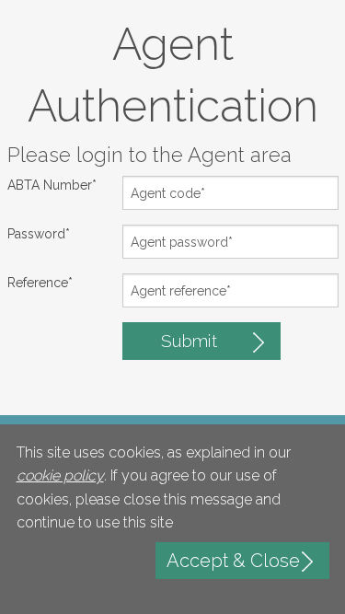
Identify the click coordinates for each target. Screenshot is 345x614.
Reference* (40, 282)
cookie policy (60, 475)
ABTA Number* (52, 185)
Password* (38, 233)
